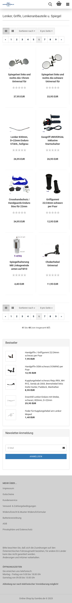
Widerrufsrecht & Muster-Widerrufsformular (24, 512)
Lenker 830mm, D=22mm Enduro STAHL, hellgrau (19, 140)
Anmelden (36, 456)
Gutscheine (8, 494)
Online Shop (25, 598)
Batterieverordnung (12, 518)
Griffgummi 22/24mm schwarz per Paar (52, 203)
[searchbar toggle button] (50, 4)
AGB (5, 523)
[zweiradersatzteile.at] (7, 4)
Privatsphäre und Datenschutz (17, 529)
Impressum (8, 488)
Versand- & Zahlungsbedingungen (19, 506)
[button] (6, 31)
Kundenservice (10, 500)
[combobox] (27, 31)
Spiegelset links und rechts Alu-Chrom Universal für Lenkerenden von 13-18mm (19, 78)
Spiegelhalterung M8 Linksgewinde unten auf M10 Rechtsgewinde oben (19, 266)
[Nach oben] (62, 598)
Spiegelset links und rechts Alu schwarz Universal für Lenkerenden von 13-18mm (52, 78)
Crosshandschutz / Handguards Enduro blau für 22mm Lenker (19, 203)
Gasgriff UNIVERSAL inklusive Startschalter (52, 140)
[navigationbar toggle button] (67, 4)
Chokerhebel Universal (53, 264)
